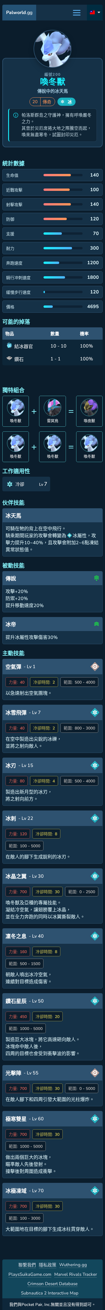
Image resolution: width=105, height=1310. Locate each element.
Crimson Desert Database (52, 1284)
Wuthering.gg (73, 1265)
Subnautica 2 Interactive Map (49, 1293)
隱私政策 (47, 1265)
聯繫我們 (27, 1265)
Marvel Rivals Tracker (75, 1274)
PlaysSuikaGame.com (29, 1274)
